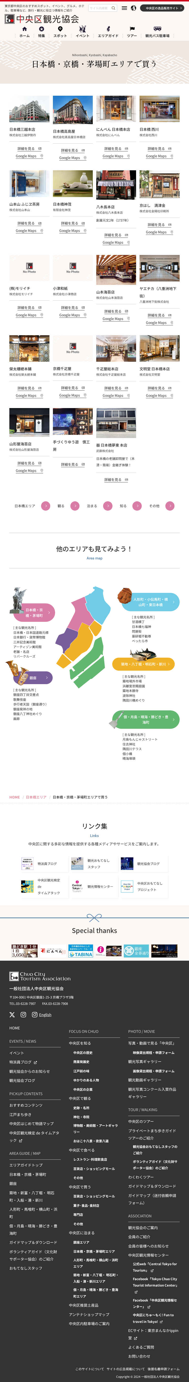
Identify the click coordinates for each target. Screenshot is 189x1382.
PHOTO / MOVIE (141, 1031)
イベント (16, 1052)
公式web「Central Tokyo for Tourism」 (155, 1267)
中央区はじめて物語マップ (31, 1123)
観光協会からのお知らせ (29, 1071)
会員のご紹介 (139, 1236)
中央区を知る (80, 1043)
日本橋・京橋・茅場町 (34, 612)
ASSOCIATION (140, 1215)
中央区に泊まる (82, 1232)
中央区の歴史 (83, 1052)
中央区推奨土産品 (83, 1305)
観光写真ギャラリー (144, 1061)
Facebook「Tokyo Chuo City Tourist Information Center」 (156, 1282)
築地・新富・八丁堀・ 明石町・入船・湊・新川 (31, 1196)
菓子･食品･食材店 (86, 1205)
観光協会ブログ (22, 1080)
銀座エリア (81, 1242)
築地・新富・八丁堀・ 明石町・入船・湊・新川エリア (96, 1278)
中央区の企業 (83, 1089)
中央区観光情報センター (148, 1255)
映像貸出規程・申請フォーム (153, 1052)
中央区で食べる (82, 1150)
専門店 (78, 1214)
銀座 (33, 677)
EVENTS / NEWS (22, 1041)
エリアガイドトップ (26, 1165)
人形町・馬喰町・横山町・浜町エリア (95, 1263)
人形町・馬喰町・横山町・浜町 (33, 1213)
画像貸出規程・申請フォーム (153, 1071)
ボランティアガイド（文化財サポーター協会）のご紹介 (33, 1255)
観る (61, 505)
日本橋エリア (25, 505)
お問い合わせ (139, 1356)
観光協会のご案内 (143, 1227)
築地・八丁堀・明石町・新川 (143, 664)
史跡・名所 (81, 1107)
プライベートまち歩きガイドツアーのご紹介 (152, 1134)
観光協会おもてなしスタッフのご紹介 (155, 1149)
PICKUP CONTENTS (26, 1093)
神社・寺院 (81, 1117)
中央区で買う (80, 1186)
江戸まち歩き (20, 1114)
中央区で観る (80, 1098)
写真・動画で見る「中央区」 (152, 1043)
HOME (14, 1027)
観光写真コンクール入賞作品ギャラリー (152, 1093)
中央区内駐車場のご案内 (89, 1323)
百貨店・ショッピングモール (94, 1168)
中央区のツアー (141, 1121)
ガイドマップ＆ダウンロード (33, 1242)
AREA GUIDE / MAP (25, 1153)
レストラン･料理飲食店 (90, 1159)
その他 (154, 505)
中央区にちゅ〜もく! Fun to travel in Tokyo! (153, 1318)
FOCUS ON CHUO (83, 1031)
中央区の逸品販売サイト (162, 8)
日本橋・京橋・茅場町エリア (94, 1251)
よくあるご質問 (141, 1347)
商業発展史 (81, 1061)
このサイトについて (89, 1369)
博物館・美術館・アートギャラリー (95, 1128)
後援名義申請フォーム (164, 1369)
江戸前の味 (81, 1071)
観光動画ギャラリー (144, 1079)
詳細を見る (26, 148)
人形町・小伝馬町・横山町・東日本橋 (150, 602)
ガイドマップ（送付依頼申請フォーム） (152, 1199)
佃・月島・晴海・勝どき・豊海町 (146, 719)
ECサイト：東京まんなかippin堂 (153, 1334)
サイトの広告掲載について (126, 1369)
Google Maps (26, 155)
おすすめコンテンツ (26, 1105)
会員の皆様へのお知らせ (148, 1246)
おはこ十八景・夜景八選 (91, 1141)
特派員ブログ (20, 1061)
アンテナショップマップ (89, 1314)
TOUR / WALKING (142, 1109)
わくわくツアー (141, 1177)
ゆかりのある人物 (86, 1080)
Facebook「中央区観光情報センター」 (155, 1303)
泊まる (92, 505)
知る (123, 505)
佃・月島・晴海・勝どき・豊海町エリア (95, 1292)
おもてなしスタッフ (25, 1268)
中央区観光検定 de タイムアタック (34, 1136)
